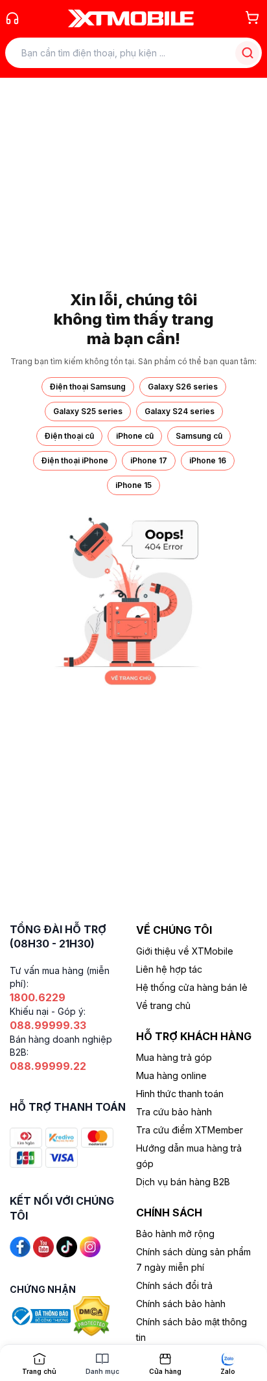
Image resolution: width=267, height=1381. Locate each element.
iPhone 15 (133, 485)
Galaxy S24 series (180, 411)
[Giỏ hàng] (252, 17)
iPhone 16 (207, 460)
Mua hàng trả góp (174, 1057)
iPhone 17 (148, 460)
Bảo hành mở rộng (175, 1233)
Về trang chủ (163, 1005)
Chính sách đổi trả (174, 1285)
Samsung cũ (199, 436)
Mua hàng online (171, 1075)
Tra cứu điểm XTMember (189, 1129)
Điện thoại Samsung (88, 386)
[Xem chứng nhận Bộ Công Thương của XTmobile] (41, 1315)
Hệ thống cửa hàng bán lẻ (192, 987)
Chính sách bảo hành (181, 1303)
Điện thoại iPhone (74, 460)
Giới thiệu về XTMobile (184, 951)
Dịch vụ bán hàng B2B (183, 1181)
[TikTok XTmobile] (66, 1245)
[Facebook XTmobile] (20, 1245)
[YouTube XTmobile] (43, 1245)
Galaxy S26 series (183, 386)
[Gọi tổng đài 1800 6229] (12, 18)
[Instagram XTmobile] (90, 1245)
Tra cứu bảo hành (174, 1111)
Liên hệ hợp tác (169, 969)
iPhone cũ (135, 436)
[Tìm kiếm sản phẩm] (247, 53)
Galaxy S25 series (87, 411)
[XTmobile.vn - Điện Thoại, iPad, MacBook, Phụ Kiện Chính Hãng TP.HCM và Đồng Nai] (131, 18)
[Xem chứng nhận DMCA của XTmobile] (92, 1315)
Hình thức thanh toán (180, 1093)
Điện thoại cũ (69, 436)
